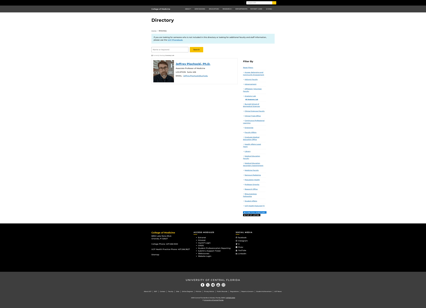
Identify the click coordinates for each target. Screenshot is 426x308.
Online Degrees (187, 291)
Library (247, 151)
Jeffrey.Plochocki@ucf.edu (195, 76)
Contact (162, 291)
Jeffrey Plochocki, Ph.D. (163, 71)
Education (214, 9)
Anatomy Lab (250, 96)
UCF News (278, 291)
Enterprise (249, 128)
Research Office (251, 189)
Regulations (234, 291)
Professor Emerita (252, 185)
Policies (198, 291)
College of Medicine (160, 9)
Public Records (222, 291)
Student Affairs (251, 201)
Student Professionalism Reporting (214, 248)
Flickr (240, 247)
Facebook (242, 238)
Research (227, 9)
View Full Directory (255, 212)
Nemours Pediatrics (253, 175)
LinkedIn (242, 254)
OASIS (201, 245)
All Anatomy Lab (251, 99)
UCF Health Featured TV (255, 206)
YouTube (242, 250)
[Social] (213, 285)
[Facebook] (202, 285)
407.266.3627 (184, 249)
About (188, 9)
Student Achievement (264, 291)
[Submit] (274, 2)
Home (153, 31)
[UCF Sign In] (236, 3)
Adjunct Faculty (251, 79)
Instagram (243, 241)
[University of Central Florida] (167, 2)
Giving (269, 9)
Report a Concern (247, 291)
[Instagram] (223, 285)
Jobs (177, 291)
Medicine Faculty (252, 170)
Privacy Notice (209, 291)
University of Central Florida (213, 280)
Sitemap (155, 255)
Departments (241, 9)
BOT (155, 291)
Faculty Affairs (250, 132)
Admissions (200, 9)
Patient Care (256, 9)
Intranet (202, 240)
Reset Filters (248, 68)
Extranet (202, 238)
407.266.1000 (172, 244)
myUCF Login (204, 243)
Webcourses (203, 253)
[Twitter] (208, 285)
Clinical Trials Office (253, 116)
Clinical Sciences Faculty (255, 111)
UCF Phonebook (175, 40)
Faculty (170, 291)
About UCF (147, 291)
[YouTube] (218, 285)
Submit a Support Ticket (209, 251)
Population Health (252, 180)
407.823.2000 (230, 298)
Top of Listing (252, 215)
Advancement (250, 84)
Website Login (204, 256)
